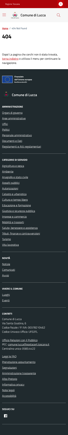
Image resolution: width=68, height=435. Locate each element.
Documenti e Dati (12, 141)
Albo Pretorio (9, 379)
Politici (6, 129)
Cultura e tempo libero (15, 200)
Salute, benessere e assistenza (20, 228)
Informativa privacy (13, 384)
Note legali (8, 390)
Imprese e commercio (14, 216)
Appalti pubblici (11, 183)
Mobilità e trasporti (13, 222)
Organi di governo (12, 113)
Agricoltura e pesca (13, 166)
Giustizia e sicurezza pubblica (18, 211)
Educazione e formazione (16, 205)
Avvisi (5, 275)
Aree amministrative (14, 118)
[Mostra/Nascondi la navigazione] (4, 15)
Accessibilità (9, 396)
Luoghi (6, 295)
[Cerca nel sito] (58, 15)
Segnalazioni (9, 367)
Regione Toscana (12, 4)
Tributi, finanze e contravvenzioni (21, 233)
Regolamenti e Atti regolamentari (21, 146)
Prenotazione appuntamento (18, 362)
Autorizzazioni (10, 188)
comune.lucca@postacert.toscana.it (28, 344)
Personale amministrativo (17, 135)
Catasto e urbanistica (14, 194)
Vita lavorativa (10, 245)
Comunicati (8, 270)
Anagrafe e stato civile (15, 177)
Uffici (5, 124)
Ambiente (7, 171)
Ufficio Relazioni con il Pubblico (19, 340)
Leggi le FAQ (9, 356)
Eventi (6, 300)
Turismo (6, 239)
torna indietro (10, 59)
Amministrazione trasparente (19, 373)
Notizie (6, 264)
